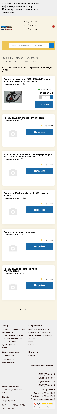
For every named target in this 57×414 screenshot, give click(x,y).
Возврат (31, 345)
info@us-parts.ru (9, 401)
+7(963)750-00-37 (46, 378)
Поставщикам (8, 356)
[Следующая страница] (30, 310)
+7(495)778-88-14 (29, 22)
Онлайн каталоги (9, 342)
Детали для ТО (8, 345)
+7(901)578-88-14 (29, 29)
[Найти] (51, 45)
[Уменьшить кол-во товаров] (40, 97)
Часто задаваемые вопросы (40, 335)
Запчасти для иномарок (12, 338)
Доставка (32, 338)
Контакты (32, 356)
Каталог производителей (12, 335)
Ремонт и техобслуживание (39, 332)
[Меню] (6, 45)
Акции (4, 348)
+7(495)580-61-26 (29, 25)
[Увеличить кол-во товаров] (51, 97)
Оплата (31, 342)
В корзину (45, 104)
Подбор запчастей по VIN (38, 329)
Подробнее (39, 132)
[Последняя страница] (36, 310)
